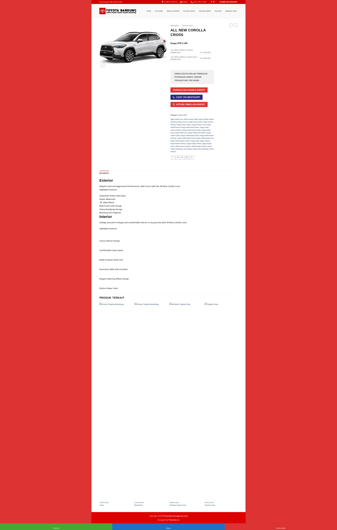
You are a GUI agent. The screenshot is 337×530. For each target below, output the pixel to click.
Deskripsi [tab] (104, 173)
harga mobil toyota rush (205, 138)
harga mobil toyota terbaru (180, 141)
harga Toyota (205, 141)
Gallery (218, 11)
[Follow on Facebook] (211, 2)
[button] (102, 65)
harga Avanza (183, 122)
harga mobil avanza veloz (191, 130)
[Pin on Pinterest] (187, 157)
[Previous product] (235, 25)
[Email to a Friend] (182, 157)
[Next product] (231, 25)
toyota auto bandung (200, 149)
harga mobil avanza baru (190, 127)
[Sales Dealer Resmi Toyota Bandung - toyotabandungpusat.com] (117, 11)
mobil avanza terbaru (183, 146)
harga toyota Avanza (178, 143)
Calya (101, 505)
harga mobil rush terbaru (197, 133)
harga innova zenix (199, 125)
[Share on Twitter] (177, 157)
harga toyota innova (194, 143)
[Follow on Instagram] (214, 2)
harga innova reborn (184, 125)
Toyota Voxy (210, 505)
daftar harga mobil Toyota (193, 119)
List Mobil (159, 11)
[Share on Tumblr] (192, 157)
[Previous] (99, 407)
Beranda (174, 26)
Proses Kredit (205, 11)
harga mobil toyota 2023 (190, 135)
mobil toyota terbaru (199, 146)
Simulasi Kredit (173, 11)
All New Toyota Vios (177, 505)
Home (149, 11)
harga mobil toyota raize (186, 138)
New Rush (138, 505)
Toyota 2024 (187, 26)
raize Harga (187, 149)
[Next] (237, 407)
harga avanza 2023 (195, 122)
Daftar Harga (189, 11)
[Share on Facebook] (173, 157)
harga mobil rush (181, 133)
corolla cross (178, 119)
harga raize (195, 141)
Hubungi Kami (231, 11)
